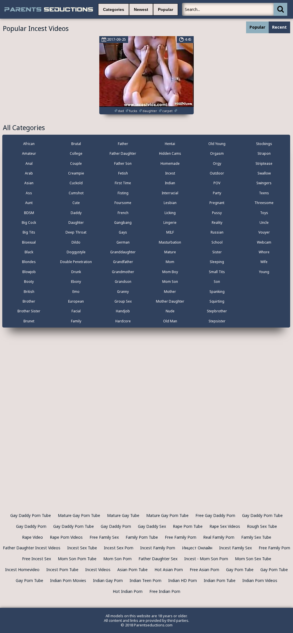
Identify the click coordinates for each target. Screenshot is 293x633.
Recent (279, 27)
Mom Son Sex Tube (253, 558)
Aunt (29, 202)
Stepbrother (217, 311)
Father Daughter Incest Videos (31, 547)
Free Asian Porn (204, 569)
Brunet (28, 321)
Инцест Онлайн (197, 547)
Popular (165, 9)
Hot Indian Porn (127, 591)
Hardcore (123, 321)
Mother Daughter (170, 301)
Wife (264, 261)
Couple (76, 163)
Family (76, 321)
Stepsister (217, 321)
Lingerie (170, 222)
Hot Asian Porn (169, 569)
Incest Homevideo (22, 569)
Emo (76, 291)
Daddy (76, 212)
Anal (29, 163)
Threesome (264, 202)
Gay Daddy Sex (152, 526)
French (123, 212)
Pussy (217, 212)
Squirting (216, 301)
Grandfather (123, 261)
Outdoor (217, 173)
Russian (217, 232)
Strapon (264, 153)
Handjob (123, 311)
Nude (170, 311)
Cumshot (76, 193)
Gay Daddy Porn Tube (30, 515)
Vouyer (264, 232)
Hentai (170, 143)
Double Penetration (76, 261)
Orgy (217, 163)
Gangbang (123, 222)
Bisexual (29, 242)
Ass (29, 193)
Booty (29, 281)
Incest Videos (97, 569)
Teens (264, 193)
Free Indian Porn (164, 591)
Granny (123, 291)
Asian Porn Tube (132, 569)
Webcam (264, 242)
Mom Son (170, 281)
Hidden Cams (170, 153)
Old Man (170, 321)
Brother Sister (28, 311)
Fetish (123, 173)
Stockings (264, 143)
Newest (141, 9)
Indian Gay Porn (108, 580)
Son (217, 281)
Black (29, 252)
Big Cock (29, 222)
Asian (28, 183)
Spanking (217, 291)
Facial (76, 311)
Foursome (122, 202)
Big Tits (29, 232)
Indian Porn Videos (259, 580)
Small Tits (217, 271)
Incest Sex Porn (118, 547)
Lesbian (170, 202)
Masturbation (170, 242)
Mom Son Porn (117, 558)
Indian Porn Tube (219, 580)
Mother (170, 291)
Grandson (123, 281)
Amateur (29, 153)
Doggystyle (76, 252)
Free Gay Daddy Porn (215, 515)
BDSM (29, 212)
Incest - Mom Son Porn (206, 558)
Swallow (264, 173)
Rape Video (32, 537)
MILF (170, 232)
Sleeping (217, 261)
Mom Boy (170, 271)
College (76, 153)
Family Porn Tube (142, 537)
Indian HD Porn (182, 580)
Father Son (123, 163)
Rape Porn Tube (188, 526)
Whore (264, 252)
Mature (170, 252)
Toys (264, 212)
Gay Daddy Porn (31, 526)
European (76, 301)
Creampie (76, 173)
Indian (170, 183)
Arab (29, 173)
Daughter (76, 222)
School (217, 242)
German (123, 242)
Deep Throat (76, 232)
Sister (217, 252)
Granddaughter (123, 252)
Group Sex (123, 301)
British (29, 291)
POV (216, 183)
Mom (170, 261)
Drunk (76, 271)
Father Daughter (123, 153)
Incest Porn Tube (62, 569)
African (29, 143)
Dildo (76, 242)
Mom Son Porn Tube (77, 558)
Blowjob (29, 271)
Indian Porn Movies (68, 580)
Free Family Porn (180, 537)
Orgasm (217, 153)
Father (123, 143)
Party (217, 193)
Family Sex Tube (256, 537)
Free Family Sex (104, 537)
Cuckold (76, 183)
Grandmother (123, 271)
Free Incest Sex (36, 558)
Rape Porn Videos (66, 537)
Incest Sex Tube (82, 547)
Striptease (264, 163)
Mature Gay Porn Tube (79, 515)
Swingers (264, 183)
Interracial (170, 193)
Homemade (170, 163)
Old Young (216, 143)
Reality (217, 222)
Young (264, 271)
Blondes (29, 261)
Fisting (123, 193)
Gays (123, 232)
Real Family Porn (218, 537)
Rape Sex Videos (224, 526)
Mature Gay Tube (123, 515)
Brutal (76, 143)
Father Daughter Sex (157, 558)
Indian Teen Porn (145, 580)
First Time (123, 183)
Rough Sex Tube (262, 526)
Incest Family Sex (235, 547)
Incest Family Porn (157, 547)
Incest (170, 173)
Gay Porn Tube (240, 569)
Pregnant (216, 202)
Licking (170, 212)
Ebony (76, 281)
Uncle (264, 222)
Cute (76, 202)
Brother (29, 301)
